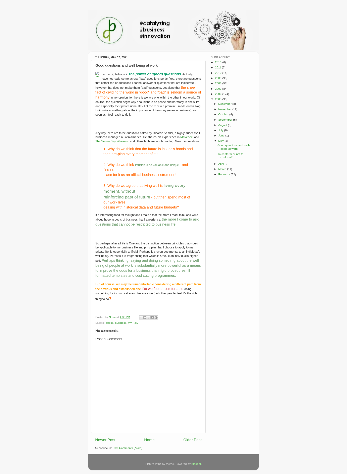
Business (120, 322)
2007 (218, 88)
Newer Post (105, 440)
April (221, 163)
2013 (218, 62)
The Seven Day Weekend (112, 141)
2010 (218, 72)
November (225, 109)
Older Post (192, 440)
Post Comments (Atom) (127, 448)
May (221, 140)
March (222, 169)
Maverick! (186, 137)
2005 (218, 99)
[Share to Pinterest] (156, 317)
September (225, 119)
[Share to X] (149, 317)
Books (109, 322)
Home (149, 440)
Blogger (196, 463)
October (223, 114)
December (225, 103)
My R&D (133, 322)
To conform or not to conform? (230, 156)
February (224, 174)
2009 (218, 78)
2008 (218, 83)
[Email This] (141, 317)
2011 (218, 67)
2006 (218, 94)
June (221, 135)
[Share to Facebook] (152, 317)
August (223, 125)
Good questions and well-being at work (233, 147)
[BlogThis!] (145, 317)
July (221, 130)
